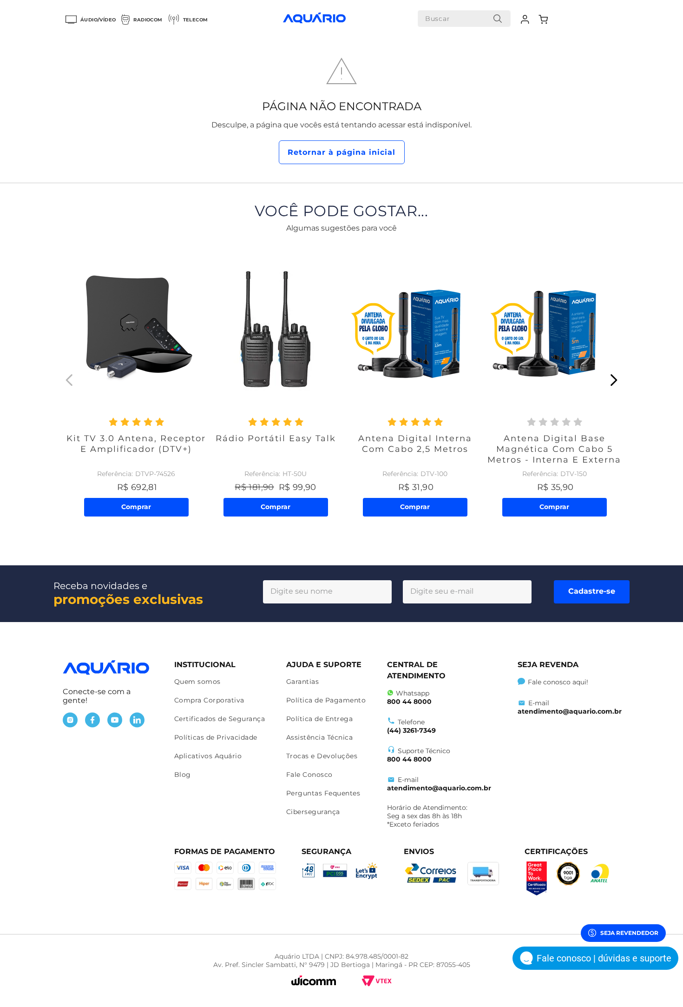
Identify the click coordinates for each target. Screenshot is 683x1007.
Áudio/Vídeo (98, 20)
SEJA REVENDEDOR (629, 932)
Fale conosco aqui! (558, 682)
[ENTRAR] (526, 19)
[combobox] (464, 18)
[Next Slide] (613, 380)
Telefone (411, 726)
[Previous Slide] (69, 380)
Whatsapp (409, 697)
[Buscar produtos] (498, 18)
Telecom (195, 20)
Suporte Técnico (418, 755)
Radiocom (147, 20)
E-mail (439, 783)
